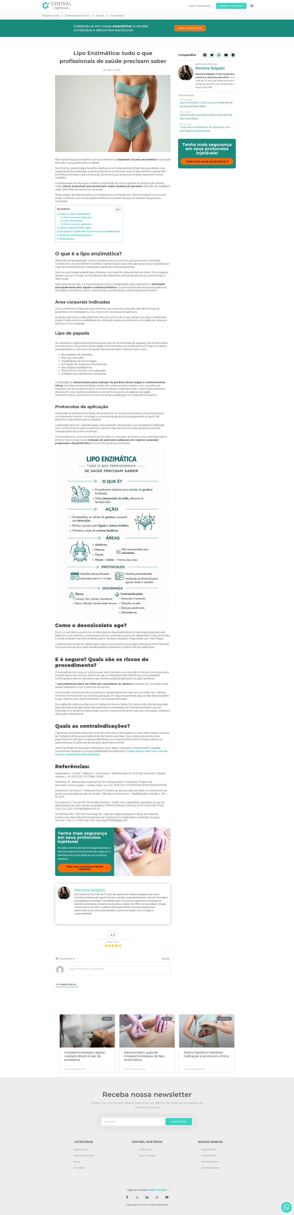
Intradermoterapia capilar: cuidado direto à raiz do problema (85, 1056)
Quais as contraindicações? (76, 235)
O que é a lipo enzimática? (74, 214)
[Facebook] (127, 1197)
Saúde (100, 15)
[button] (252, 6)
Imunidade (117, 15)
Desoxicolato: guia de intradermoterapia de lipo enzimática (144, 1056)
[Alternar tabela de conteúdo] (116, 209)
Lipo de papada (73, 220)
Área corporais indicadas (78, 217)
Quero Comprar (147, 1155)
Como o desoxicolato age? (75, 227)
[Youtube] (167, 1197)
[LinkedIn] (147, 1197)
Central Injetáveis (210, 1167)
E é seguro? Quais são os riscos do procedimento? (89, 231)
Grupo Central (208, 1149)
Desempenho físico (77, 15)
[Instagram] (157, 1197)
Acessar (165, 958)
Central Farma (208, 1155)
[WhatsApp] (137, 1197)
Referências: (67, 238)
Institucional (145, 1149)
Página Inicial (50, 15)
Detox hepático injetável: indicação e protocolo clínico (206, 1054)
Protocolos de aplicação (78, 224)
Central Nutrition (210, 1161)
